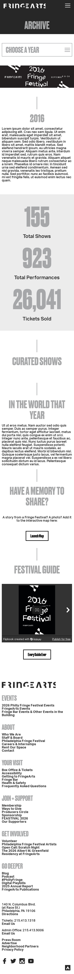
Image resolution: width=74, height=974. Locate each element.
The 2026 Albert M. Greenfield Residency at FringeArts (25, 852)
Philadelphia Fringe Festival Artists (29, 844)
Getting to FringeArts (18, 776)
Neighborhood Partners (20, 946)
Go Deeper (12, 866)
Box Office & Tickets (17, 770)
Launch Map (37, 535)
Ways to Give (12, 809)
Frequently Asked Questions (24, 786)
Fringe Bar (10, 779)
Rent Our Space (14, 747)
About (8, 727)
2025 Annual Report (17, 886)
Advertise (9, 943)
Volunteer (9, 841)
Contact (8, 750)
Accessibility (12, 773)
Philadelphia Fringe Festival (23, 741)
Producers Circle (15, 812)
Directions (10, 914)
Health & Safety (14, 783)
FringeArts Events (16, 708)
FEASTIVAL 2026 (15, 818)
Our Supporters (14, 821)
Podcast (8, 876)
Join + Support (17, 798)
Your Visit (12, 763)
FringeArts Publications (20, 889)
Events (9, 698)
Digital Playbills (14, 883)
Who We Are (11, 734)
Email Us (8, 924)
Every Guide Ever (37, 654)
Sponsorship (12, 815)
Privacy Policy (13, 949)
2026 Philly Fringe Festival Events (28, 705)
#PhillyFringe (12, 880)
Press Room (11, 940)
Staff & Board (12, 737)
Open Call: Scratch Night (21, 847)
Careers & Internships (19, 744)
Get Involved (15, 834)
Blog (5, 873)
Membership (11, 805)
